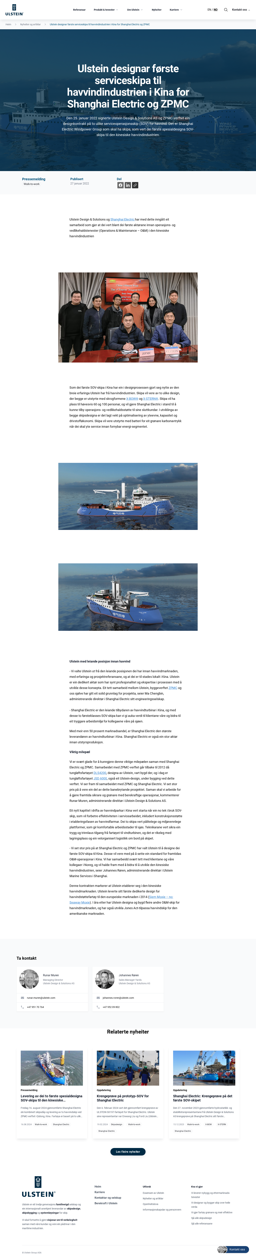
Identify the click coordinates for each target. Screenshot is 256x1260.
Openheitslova (150, 1204)
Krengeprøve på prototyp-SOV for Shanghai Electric (123, 1098)
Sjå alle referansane (201, 1223)
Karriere (174, 9)
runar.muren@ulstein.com (41, 997)
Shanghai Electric (122, 219)
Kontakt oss (241, 9)
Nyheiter (156, 9)
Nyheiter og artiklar (30, 24)
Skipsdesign (116, 1124)
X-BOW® (132, 398)
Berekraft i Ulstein (106, 1203)
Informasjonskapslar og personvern (162, 1209)
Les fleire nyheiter (128, 1151)
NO (216, 9)
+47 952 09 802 (111, 1007)
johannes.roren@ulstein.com (118, 997)
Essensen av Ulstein (153, 1193)
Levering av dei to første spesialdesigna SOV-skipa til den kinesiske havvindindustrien (51, 1100)
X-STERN (222, 1124)
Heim (8, 24)
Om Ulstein (133, 9)
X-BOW (208, 1124)
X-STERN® (150, 398)
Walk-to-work (32, 184)
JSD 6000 (100, 778)
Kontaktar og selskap (108, 1197)
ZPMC (173, 688)
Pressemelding (33, 179)
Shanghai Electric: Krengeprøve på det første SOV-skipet (202, 1098)
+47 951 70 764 (35, 1007)
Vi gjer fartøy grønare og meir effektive (211, 1212)
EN (209, 9)
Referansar (79, 9)
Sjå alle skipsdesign (201, 1218)
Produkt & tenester (104, 9)
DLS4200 (100, 773)
